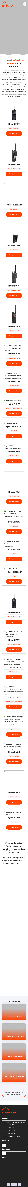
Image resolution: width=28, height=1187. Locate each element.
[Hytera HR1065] (14, 812)
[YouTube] (12, 1184)
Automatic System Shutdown (14, 1056)
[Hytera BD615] (14, 744)
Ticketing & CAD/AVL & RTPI (15, 1036)
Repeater (15, 249)
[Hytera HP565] (14, 143)
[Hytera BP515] (14, 771)
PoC (10, 408)
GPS (12, 168)
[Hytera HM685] (14, 511)
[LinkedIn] (15, 1184)
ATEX (11, 209)
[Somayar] (7, 2)
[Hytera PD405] (14, 103)
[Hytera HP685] (14, 632)
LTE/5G (14, 358)
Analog (10, 330)
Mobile (18, 358)
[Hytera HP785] (14, 373)
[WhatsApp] (19, 1184)
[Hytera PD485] (14, 591)
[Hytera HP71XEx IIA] (14, 184)
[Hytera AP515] (14, 305)
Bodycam (10, 358)
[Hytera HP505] (14, 265)
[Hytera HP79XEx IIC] (10, 423)
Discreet (12, 701)
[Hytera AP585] (14, 471)
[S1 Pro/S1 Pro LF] (14, 659)
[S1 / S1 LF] (14, 716)
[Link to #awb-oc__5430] (24, 4)
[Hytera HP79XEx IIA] (10, 569)
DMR (10, 128)
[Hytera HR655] (14, 224)
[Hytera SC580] (14, 346)
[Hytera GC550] (14, 541)
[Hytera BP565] (14, 446)
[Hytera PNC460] (13, 400)
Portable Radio (15, 128)
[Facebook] (8, 1184)
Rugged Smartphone (17, 408)
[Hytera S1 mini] (14, 687)
